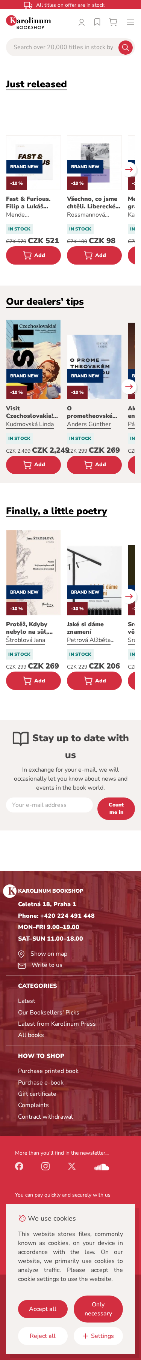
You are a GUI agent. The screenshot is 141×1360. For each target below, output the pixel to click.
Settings (102, 1336)
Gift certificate (37, 1094)
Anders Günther (89, 424)
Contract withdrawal (45, 1117)
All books (31, 1035)
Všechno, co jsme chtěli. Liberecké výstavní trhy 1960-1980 (92, 202)
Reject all (43, 1336)
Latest (26, 1001)
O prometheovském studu (92, 412)
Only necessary (98, 1309)
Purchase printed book (48, 1071)
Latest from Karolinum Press (57, 1024)
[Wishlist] (97, 22)
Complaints (33, 1105)
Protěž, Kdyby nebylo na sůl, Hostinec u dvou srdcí (30, 628)
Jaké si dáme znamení (85, 628)
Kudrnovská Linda (30, 424)
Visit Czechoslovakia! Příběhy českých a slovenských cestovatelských (32, 412)
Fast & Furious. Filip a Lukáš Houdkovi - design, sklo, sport (33, 202)
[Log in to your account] (81, 22)
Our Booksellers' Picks (48, 1012)
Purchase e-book (41, 1083)
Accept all (42, 1309)
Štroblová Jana (25, 640)
